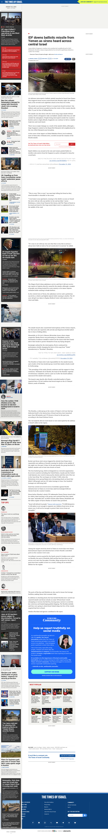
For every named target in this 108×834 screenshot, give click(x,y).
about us (46, 807)
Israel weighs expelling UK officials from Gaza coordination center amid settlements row (36, 719)
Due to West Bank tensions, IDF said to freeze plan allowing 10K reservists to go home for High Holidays (10, 74)
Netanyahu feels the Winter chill (57, 698)
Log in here (71, 758)
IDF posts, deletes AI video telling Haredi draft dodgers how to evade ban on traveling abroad (10, 371)
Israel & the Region (38, 747)
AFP (18, 292)
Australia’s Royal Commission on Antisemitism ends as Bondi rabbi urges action (10, 473)
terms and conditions (49, 802)
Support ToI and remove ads (100, 1)
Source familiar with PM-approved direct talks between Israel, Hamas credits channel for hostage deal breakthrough (10, 65)
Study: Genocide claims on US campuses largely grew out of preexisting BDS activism (14, 645)
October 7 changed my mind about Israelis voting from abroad (11, 573)
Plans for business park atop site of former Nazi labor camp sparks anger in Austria (10, 762)
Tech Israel (23, 809)
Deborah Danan (9, 397)
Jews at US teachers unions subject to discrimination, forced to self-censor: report (10, 617)
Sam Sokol (44, 58)
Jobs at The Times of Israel (50, 811)
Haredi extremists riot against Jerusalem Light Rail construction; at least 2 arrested (11, 363)
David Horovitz (10, 144)
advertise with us (48, 809)
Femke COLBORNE (5, 767)
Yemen (53, 748)
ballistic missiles (50, 747)
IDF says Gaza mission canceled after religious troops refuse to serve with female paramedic (35, 699)
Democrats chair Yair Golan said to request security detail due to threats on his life (15, 693)
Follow (39, 58)
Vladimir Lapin (4, 512)
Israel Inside (23, 807)
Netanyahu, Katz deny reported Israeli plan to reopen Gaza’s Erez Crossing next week (10, 783)
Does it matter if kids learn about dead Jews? (10, 554)
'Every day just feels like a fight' (9, 612)
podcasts (22, 816)
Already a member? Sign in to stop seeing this (52, 675)
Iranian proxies (59, 748)
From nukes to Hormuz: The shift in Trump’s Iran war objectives (10, 297)
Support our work (52, 672)
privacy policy (47, 804)
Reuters (12, 203)
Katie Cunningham (4, 552)
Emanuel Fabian (33, 58)
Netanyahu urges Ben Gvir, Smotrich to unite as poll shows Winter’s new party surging (67, 699)
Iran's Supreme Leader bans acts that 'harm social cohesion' (10, 57)
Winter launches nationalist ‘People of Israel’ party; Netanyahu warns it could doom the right (46, 719)
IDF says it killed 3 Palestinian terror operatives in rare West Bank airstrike (10, 32)
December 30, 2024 (66, 358)
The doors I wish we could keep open (10, 514)
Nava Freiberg (13, 202)
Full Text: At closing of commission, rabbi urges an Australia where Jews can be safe (15, 492)
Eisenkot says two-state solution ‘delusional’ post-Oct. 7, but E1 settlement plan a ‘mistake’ (56, 719)
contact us (46, 814)
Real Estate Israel (24, 811)
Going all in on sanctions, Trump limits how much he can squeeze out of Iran (10, 281)
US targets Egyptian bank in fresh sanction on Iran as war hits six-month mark (11, 254)
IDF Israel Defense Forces (45, 748)
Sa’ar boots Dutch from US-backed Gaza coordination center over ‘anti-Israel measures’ (14, 208)
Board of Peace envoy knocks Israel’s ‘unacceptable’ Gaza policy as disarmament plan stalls (46, 700)
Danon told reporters (54, 504)
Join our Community (86, 2)
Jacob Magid (6, 276)
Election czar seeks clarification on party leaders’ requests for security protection (9, 675)
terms (70, 146)
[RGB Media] (55, 831)
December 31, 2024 (65, 164)
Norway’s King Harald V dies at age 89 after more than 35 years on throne (11, 442)
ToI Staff (56, 58)
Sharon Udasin (13, 638)
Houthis (44, 747)
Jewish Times (23, 804)
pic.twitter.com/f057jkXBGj (58, 161)
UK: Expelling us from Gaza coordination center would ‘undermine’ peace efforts (11, 178)
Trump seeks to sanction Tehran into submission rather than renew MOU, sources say (10, 273)
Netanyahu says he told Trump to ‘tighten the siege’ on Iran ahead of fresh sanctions (10, 289)
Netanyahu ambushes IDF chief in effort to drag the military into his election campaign (11, 593)
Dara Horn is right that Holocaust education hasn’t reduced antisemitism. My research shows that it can (11, 559)
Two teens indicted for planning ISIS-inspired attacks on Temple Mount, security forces (9, 727)
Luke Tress (4, 622)
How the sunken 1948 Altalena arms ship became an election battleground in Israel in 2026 (10, 405)
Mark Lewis (4, 446)
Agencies (5, 259)
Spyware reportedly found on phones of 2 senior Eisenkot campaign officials (14, 702)
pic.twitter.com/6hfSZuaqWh (66, 355)
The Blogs (22, 814)
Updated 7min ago (10, 27)
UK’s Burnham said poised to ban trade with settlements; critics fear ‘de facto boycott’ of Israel (67, 719)
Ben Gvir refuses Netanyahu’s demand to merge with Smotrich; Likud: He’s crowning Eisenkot (10, 104)
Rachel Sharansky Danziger (7, 532)
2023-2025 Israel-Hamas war (61, 747)
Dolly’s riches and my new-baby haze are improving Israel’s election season (10, 535)
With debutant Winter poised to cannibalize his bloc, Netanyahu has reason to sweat (13, 133)
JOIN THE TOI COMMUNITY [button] (67, 755)
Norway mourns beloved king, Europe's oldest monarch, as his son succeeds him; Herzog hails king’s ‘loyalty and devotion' (10, 450)
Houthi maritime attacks (34, 748)
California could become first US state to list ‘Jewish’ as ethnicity (14, 634)
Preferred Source (58, 54)
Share (68, 59)
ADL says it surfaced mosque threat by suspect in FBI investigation (10, 50)
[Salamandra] (67, 830)
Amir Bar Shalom (4, 589)
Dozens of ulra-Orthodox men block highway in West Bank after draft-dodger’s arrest (10, 345)
